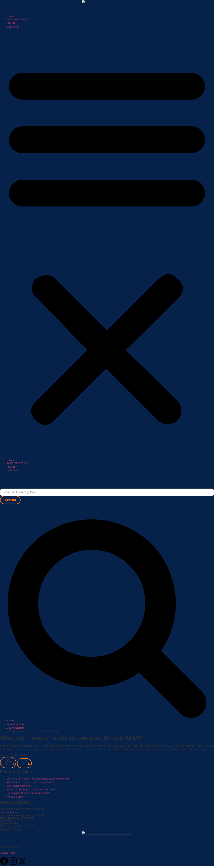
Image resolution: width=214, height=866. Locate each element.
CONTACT (12, 26)
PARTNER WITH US (18, 19)
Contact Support (9, 812)
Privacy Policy (8, 852)
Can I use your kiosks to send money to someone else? (38, 778)
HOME (10, 15)
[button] (107, 243)
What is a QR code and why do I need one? (31, 789)
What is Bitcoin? (16, 796)
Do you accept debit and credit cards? (28, 793)
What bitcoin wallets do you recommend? (30, 782)
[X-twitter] (22, 861)
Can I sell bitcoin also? (19, 785)
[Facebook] (4, 861)
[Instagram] (13, 861)
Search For (6, 486)
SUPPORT (12, 23)
